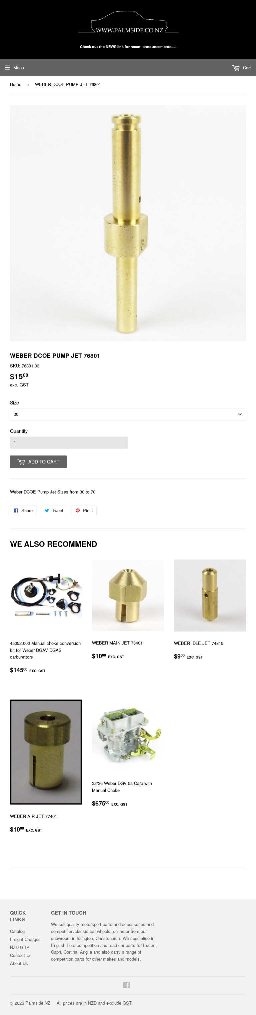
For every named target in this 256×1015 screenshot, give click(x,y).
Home (15, 84)
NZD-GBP (19, 947)
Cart (246, 67)
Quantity (19, 430)
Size (14, 402)
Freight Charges (25, 939)
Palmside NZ (37, 1003)
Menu (18, 67)
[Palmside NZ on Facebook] (126, 985)
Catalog (17, 931)
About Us (19, 963)
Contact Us (21, 955)
